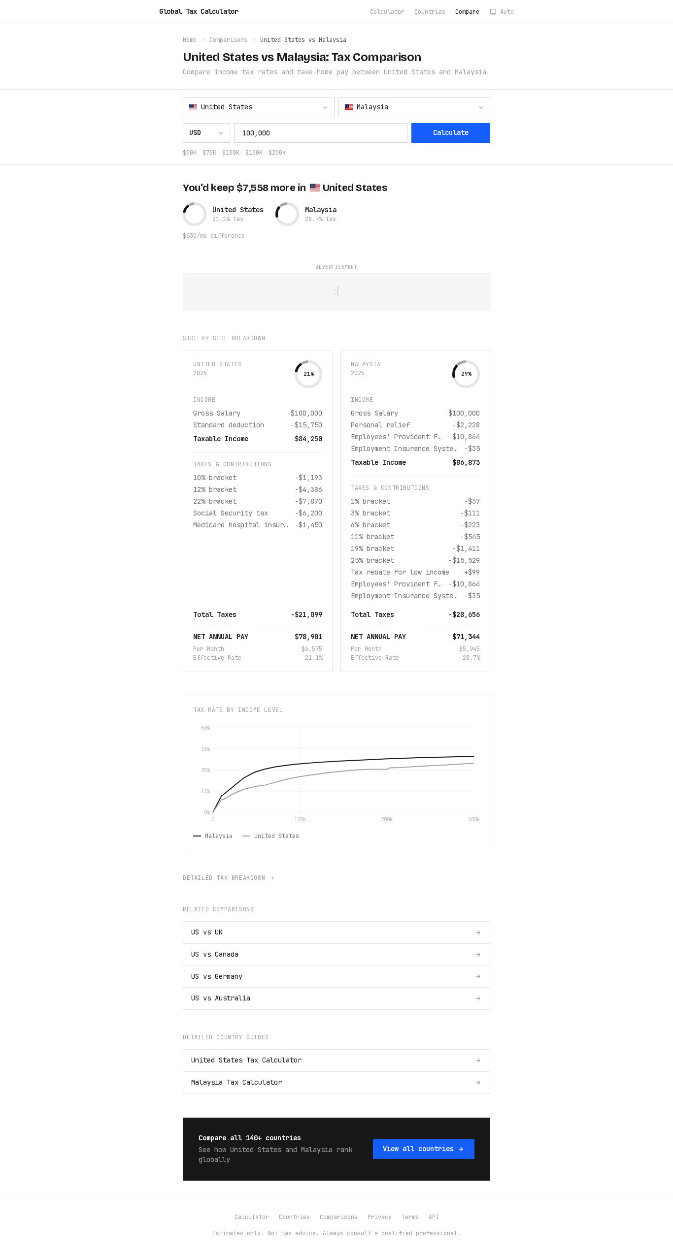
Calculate (451, 132)
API (434, 1217)
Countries (429, 12)
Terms (410, 1217)
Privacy (380, 1217)
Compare (467, 12)
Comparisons (228, 40)
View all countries (418, 1148)
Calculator (387, 12)
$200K (277, 153)
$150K (254, 153)
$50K (190, 153)
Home (190, 40)
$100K (230, 153)
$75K (209, 153)
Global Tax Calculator (198, 11)
